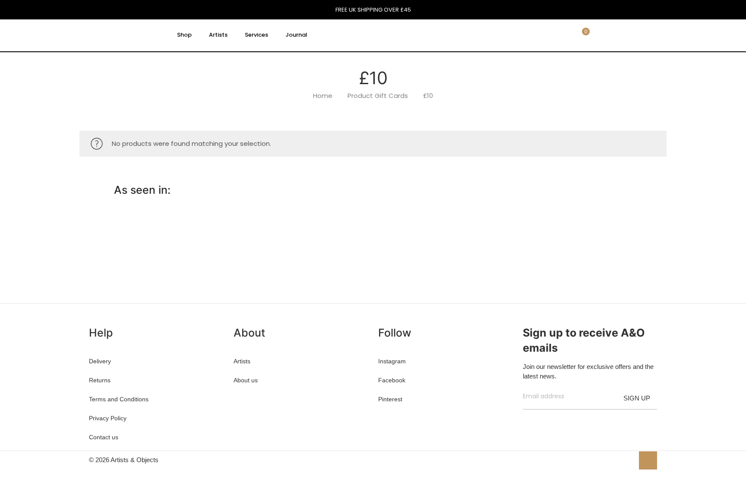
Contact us (103, 437)
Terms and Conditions (119, 399)
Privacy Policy (107, 418)
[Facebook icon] (600, 459)
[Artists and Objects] (124, 34)
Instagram (392, 361)
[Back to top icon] (648, 460)
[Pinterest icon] (618, 459)
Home (322, 95)
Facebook (391, 380)
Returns (100, 380)
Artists (242, 361)
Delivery (100, 361)
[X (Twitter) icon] (609, 459)
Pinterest (390, 399)
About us (246, 380)
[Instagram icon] (627, 459)
